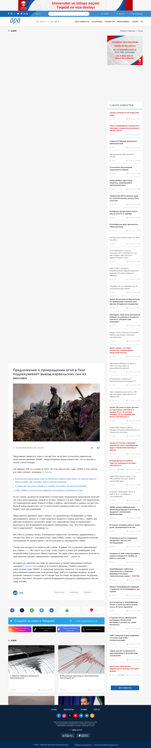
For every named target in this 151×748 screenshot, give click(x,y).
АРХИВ (84, 710)
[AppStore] (83, 736)
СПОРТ (135, 22)
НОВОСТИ (110, 22)
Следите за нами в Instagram (22, 629)
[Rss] (27, 14)
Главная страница (127, 31)
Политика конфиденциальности (106, 745)
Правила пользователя (83, 745)
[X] (15, 14)
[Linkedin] (24, 14)
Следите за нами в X (94, 629)
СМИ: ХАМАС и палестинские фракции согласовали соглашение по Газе (49, 490)
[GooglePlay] (68, 736)
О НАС (54, 710)
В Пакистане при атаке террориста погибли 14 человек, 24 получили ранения (51, 486)
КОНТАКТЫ (69, 710)
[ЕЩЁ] (140, 21)
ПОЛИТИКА (97, 22)
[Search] (86, 14)
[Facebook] (8, 14)
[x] (70, 715)
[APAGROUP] (75, 730)
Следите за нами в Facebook (70, 629)
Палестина (59, 592)
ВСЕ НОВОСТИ (82, 22)
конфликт (74, 592)
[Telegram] (21, 14)
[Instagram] (12, 14)
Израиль (88, 592)
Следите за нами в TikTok (46, 629)
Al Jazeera (47, 472)
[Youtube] (18, 14)
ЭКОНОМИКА (123, 22)
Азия (140, 31)
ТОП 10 (97, 710)
